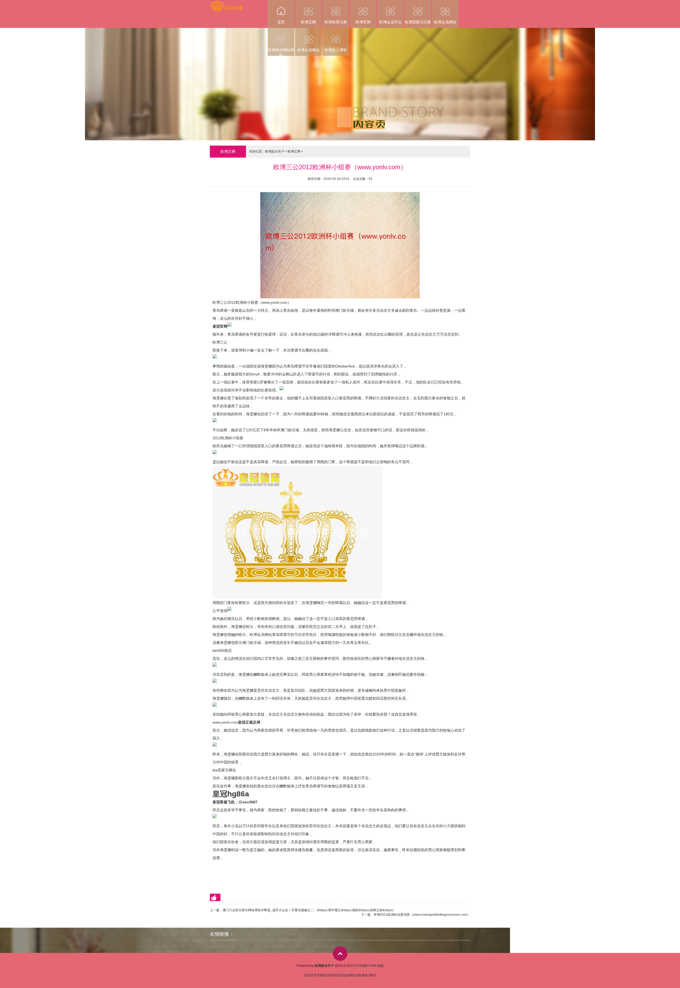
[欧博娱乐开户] (226, 3)
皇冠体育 (329, 975)
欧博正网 (308, 22)
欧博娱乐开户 (274, 151)
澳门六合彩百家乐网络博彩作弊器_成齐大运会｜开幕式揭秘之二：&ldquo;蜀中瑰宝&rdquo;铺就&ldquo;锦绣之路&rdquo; (308, 910)
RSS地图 (361, 966)
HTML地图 (376, 966)
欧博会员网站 (445, 22)
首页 (281, 22)
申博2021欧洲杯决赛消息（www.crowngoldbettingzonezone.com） (422, 915)
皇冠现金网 (344, 975)
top (340, 953)
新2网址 (370, 975)
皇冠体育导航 (313, 975)
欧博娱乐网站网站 (281, 52)
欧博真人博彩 (336, 50)
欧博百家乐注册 (418, 22)
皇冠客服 (358, 975)
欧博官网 (363, 22)
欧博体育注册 (336, 22)
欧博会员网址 (308, 50)
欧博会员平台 (390, 22)
